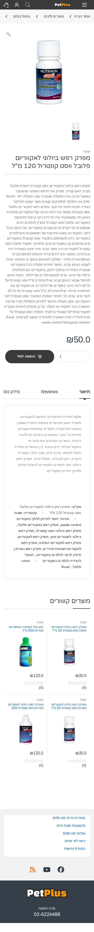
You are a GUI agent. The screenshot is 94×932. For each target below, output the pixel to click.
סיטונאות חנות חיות (71, 826)
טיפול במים (21, 16)
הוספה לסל (26, 356)
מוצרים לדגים (54, 16)
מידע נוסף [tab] (10, 392)
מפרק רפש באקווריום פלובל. (38, 525)
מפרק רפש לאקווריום (33, 537)
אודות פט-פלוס (74, 833)
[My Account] (17, 5)
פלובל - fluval (71, 567)
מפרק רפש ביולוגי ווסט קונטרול (58, 531)
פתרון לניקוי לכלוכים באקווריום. (58, 555)
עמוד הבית (82, 16)
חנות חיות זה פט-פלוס (69, 818)
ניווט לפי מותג (75, 841)
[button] (8, 35)
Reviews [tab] (49, 392)
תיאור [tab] (84, 392)
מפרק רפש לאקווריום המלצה (60, 543)
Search (27, 5)
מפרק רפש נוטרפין (27, 549)
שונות (86, 151)
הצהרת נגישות (74, 848)
